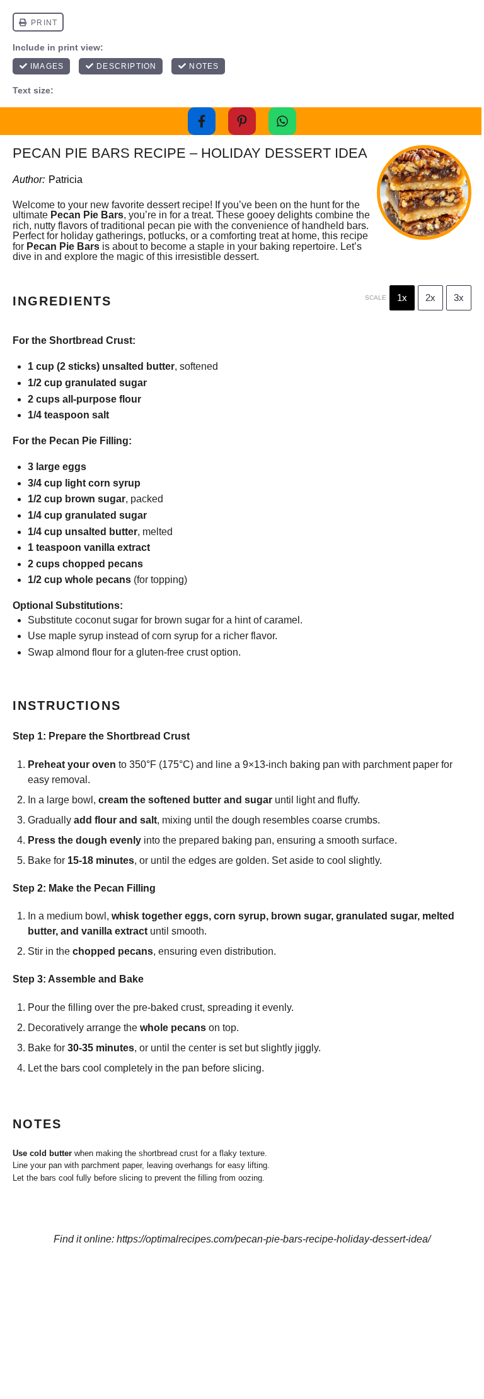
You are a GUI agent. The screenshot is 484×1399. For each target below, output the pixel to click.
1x (402, 297)
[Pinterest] (242, 121)
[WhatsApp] (282, 121)
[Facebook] (202, 121)
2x (430, 297)
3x (459, 297)
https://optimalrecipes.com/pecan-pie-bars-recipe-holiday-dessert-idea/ (273, 1239)
